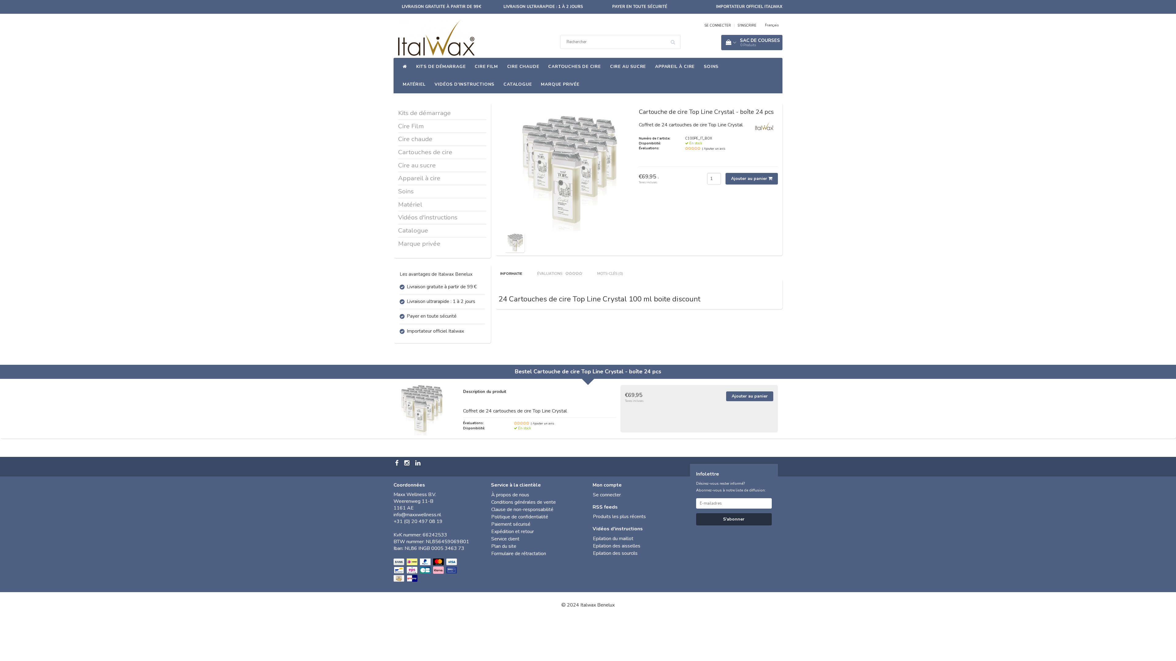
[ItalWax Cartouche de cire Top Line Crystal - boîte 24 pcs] (515, 242)
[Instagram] (407, 463)
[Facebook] (397, 463)
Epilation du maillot (613, 538)
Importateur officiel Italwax (749, 6)
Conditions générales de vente (523, 502)
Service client (505, 539)
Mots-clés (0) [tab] (610, 273)
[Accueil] (405, 66)
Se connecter (607, 494)
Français (771, 25)
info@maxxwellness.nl (417, 514)
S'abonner (733, 519)
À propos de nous (510, 494)
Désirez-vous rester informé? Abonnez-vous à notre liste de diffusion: (731, 487)
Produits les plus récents (619, 516)
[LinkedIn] (418, 463)
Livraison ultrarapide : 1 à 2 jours (543, 6)
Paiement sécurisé (510, 524)
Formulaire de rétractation (518, 553)
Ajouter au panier (749, 178)
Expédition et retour (512, 531)
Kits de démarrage (441, 66)
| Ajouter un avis (713, 149)
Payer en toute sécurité (639, 6)
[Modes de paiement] (426, 570)
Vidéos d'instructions (464, 84)
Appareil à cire (675, 66)
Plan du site (503, 546)
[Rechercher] (675, 40)
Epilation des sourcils (615, 553)
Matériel (414, 84)
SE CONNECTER (717, 25)
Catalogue (517, 84)
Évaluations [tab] (549, 273)
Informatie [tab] (511, 273)
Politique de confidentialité (519, 516)
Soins (711, 66)
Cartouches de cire (574, 66)
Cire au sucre (628, 66)
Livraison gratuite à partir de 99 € (441, 6)
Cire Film (486, 66)
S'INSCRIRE (746, 25)
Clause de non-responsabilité (522, 509)
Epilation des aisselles (616, 546)
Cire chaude (523, 66)
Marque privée (560, 84)
